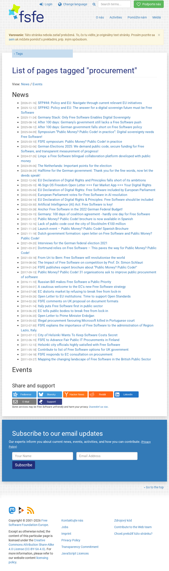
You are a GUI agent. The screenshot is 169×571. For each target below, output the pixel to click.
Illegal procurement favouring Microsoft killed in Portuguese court (86, 321)
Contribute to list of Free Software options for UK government (83, 350)
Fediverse (25, 394)
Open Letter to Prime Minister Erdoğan (66, 316)
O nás (100, 17)
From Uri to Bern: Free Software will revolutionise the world (81, 258)
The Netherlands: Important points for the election (75, 166)
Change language (74, 4)
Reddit (102, 394)
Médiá (156, 17)
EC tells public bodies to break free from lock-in (73, 311)
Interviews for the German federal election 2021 (72, 243)
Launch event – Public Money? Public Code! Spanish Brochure (83, 229)
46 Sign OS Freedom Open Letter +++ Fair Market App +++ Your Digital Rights (94, 185)
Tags (19, 54)
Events (37, 84)
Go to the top (155, 487)
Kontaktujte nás (72, 520)
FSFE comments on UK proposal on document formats (78, 301)
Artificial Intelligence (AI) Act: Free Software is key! (75, 204)
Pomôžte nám (137, 17)
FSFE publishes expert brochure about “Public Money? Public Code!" (87, 267)
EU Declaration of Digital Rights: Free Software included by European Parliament (96, 190)
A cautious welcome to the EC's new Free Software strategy (82, 287)
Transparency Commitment (80, 547)
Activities (116, 17)
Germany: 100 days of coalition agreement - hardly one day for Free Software (94, 214)
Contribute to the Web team (133, 527)
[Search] (94, 4)
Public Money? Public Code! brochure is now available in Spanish (85, 219)
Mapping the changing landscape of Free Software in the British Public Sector (94, 359)
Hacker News (77, 394)
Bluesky (51, 394)
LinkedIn (127, 394)
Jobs (64, 527)
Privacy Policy (70, 540)
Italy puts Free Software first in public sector (70, 306)
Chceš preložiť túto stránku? (133, 533)
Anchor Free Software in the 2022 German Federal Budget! (80, 209)
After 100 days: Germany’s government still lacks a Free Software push (89, 122)
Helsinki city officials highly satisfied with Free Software (79, 345)
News (25, 84)
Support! (51, 401)
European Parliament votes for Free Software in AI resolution (82, 195)
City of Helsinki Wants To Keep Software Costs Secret (78, 335)
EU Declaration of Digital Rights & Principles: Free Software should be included (95, 200)
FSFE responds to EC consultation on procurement (75, 354)
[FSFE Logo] (26, 13)
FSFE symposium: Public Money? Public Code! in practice (80, 142)
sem (12, 39)
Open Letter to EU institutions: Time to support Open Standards (84, 296)
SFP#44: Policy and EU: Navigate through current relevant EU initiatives (90, 103)
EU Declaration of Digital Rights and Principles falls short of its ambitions (92, 180)
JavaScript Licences (75, 553)
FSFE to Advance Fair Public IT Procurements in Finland (78, 340)
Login (47, 4)
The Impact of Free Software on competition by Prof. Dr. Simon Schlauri (90, 263)
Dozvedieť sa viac (98, 406)
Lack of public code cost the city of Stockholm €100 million (82, 224)
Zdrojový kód (123, 520)
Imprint (66, 533)
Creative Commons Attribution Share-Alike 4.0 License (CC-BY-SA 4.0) (31, 544)
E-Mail (25, 401)
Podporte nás (151, 4)
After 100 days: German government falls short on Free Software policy (90, 127)
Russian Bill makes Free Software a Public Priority (74, 282)
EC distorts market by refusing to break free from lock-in (79, 292)
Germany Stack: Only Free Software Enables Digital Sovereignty (84, 117)
